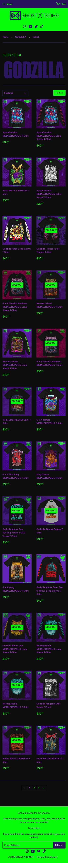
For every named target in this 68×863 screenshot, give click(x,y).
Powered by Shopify (47, 857)
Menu (9, 4)
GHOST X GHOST (25, 857)
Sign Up (59, 845)
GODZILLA (20, 37)
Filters (59, 93)
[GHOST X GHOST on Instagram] (24, 27)
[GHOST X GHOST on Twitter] (36, 27)
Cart (63, 4)
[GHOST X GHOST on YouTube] (30, 27)
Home (5, 37)
